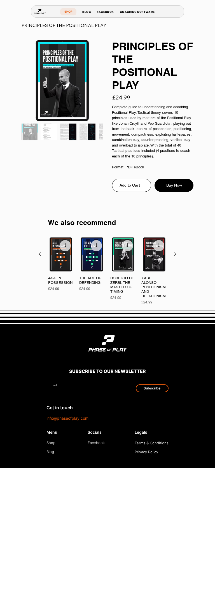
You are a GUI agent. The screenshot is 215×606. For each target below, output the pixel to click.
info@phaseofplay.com (67, 418)
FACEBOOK (105, 11)
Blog (50, 451)
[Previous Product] (40, 254)
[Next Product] (175, 254)
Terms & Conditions (152, 443)
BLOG (86, 11)
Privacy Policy (146, 452)
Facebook (96, 442)
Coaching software (137, 11)
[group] (108, 271)
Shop (50, 442)
